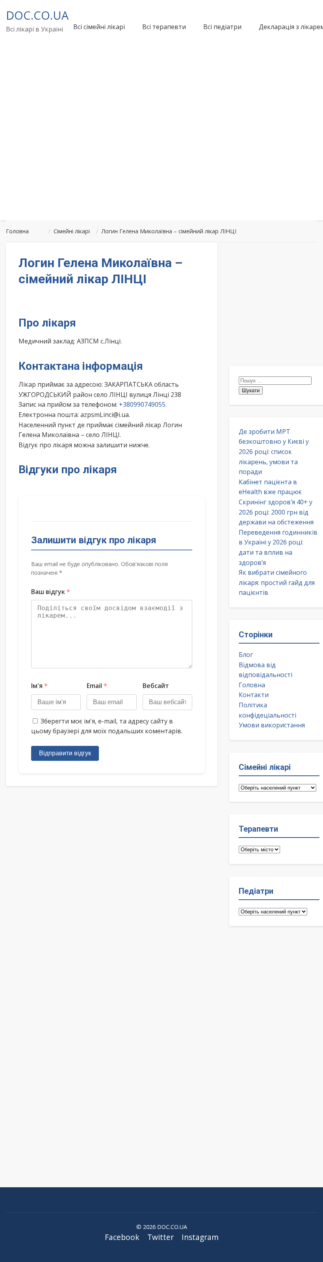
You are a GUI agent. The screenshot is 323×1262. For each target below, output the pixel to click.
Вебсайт (156, 685)
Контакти (254, 694)
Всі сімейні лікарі (99, 26)
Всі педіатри (222, 26)
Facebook (122, 1237)
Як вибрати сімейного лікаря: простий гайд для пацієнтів (277, 582)
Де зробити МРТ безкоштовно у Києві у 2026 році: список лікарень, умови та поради (274, 451)
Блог (246, 654)
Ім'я (39, 685)
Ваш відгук (50, 591)
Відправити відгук (65, 753)
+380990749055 (142, 404)
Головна (252, 685)
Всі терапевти (164, 26)
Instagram (200, 1237)
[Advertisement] (161, 155)
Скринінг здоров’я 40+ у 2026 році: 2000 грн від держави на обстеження (276, 512)
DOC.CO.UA (37, 15)
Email (97, 685)
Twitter (160, 1237)
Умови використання (272, 725)
